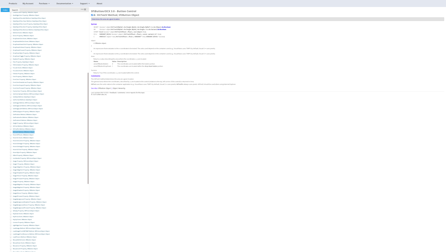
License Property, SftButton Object (24, 222)
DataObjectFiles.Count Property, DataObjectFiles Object (30, 24)
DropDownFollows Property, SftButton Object (27, 47)
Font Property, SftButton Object (23, 76)
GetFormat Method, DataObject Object (25, 100)
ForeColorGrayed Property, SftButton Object (27, 85)
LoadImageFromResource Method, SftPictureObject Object (31, 234)
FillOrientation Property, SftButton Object (26, 65)
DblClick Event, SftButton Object (23, 33)
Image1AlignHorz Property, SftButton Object (26, 167)
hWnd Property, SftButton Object (23, 155)
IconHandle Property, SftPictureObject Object (27, 158)
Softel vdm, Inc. (101, 94)
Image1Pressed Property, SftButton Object (26, 178)
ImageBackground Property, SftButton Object (27, 199)
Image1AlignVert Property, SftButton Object (26, 170)
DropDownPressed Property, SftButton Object (27, 50)
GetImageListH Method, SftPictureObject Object (28, 108)
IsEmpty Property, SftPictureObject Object (26, 211)
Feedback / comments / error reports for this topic (127, 93)
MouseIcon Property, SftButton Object (25, 246)
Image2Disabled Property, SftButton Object (26, 190)
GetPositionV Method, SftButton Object (25, 120)
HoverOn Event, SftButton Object (23, 138)
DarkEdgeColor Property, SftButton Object (26, 15)
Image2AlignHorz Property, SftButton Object (26, 184)
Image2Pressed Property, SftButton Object (26, 196)
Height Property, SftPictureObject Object (25, 123)
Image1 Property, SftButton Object (23, 164)
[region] (44, 132)
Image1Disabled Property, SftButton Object (26, 173)
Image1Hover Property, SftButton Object (25, 176)
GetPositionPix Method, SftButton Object (25, 117)
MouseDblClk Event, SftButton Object (24, 240)
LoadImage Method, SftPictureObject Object (27, 228)
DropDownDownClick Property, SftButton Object (28, 44)
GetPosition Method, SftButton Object (24, 114)
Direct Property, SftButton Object (23, 35)
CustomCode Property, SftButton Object (25, 12)
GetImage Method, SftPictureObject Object (26, 103)
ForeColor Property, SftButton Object (24, 79)
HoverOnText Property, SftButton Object (25, 149)
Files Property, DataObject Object (23, 62)
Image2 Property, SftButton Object (23, 181)
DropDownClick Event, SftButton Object (25, 38)
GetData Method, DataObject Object (24, 97)
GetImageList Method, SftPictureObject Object (27, 106)
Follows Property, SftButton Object (23, 73)
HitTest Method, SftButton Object (23, 126)
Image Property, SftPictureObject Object (25, 161)
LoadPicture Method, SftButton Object (25, 237)
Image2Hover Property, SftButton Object (25, 193)
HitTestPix (179, 84)
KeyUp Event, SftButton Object (22, 219)
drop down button (151, 66)
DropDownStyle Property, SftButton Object (26, 53)
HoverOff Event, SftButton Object (23, 135)
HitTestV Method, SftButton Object (23, 132)
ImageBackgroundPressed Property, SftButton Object (29, 208)
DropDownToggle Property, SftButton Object (27, 56)
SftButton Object (104, 88)
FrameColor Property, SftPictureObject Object (27, 91)
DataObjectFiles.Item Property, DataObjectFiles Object (30, 27)
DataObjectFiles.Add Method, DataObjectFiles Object (29, 18)
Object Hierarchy (119, 88)
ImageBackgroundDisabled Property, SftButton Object (29, 202)
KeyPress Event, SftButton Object (23, 216)
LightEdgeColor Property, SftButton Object (26, 225)
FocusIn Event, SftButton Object (23, 68)
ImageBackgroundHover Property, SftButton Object (29, 205)
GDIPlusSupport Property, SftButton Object (26, 111)
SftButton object (100, 43)
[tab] (5, 10)
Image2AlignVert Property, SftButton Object (26, 187)
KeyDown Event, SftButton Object (23, 214)
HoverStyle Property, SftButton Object (25, 152)
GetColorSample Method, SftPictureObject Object (28, 94)
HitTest (93, 84)
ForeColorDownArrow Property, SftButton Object (28, 82)
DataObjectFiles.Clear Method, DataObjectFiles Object (29, 21)
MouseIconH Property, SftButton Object (25, 249)
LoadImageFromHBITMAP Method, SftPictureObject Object (31, 231)
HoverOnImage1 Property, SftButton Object (26, 143)
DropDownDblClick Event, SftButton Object (26, 41)
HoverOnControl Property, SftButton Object (26, 140)
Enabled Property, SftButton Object (24, 59)
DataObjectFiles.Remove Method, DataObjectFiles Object (30, 30)
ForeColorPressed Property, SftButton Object (27, 88)
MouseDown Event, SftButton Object (24, 243)
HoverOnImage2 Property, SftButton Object (26, 146)
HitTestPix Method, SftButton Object (24, 129)
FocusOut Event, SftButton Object (23, 71)
